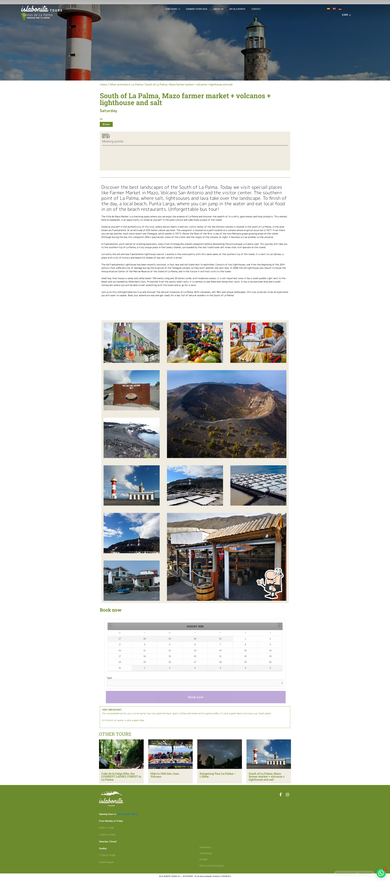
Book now (196, 697)
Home (103, 84)
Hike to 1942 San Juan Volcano (165, 775)
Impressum (205, 847)
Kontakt (203, 859)
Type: (109, 678)
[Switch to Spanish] (328, 9)
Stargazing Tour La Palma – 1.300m (218, 775)
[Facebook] (280, 794)
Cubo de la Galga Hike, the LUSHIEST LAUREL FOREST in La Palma (121, 776)
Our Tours (171, 9)
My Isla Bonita (237, 9)
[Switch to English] (334, 9)
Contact (256, 9)
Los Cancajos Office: (127, 814)
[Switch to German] (340, 9)
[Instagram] (287, 794)
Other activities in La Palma (126, 84)
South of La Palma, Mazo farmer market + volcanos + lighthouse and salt (267, 776)
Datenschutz (206, 853)
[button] (110, 626)
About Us (218, 9)
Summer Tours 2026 (196, 9)
